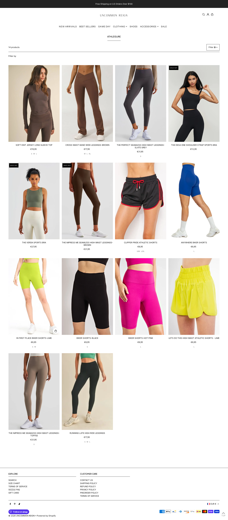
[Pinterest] (14, 504)
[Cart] (212, 14)
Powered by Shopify (46, 515)
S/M (138, 251)
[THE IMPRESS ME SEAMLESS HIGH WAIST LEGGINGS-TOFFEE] (34, 391)
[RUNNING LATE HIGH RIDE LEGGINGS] (87, 391)
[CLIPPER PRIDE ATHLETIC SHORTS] (140, 201)
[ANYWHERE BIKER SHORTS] (194, 201)
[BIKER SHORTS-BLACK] (87, 296)
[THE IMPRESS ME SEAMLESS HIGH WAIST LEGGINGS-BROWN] (87, 201)
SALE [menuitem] (164, 26)
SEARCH (12, 480)
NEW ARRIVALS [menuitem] (68, 26)
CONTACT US (86, 480)
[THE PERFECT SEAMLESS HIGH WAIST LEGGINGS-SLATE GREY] (140, 103)
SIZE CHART (14, 483)
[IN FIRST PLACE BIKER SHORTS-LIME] (34, 296)
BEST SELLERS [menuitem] (87, 26)
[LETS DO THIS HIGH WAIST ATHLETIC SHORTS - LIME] (194, 296)
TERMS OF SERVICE (17, 486)
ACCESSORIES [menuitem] (148, 26)
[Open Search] (203, 14)
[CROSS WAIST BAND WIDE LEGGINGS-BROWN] (87, 103)
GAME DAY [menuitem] (104, 26)
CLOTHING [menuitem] (119, 26)
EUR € (213, 504)
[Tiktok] (19, 504)
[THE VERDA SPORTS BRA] (34, 201)
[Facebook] (10, 504)
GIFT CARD (13, 493)
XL (90, 154)
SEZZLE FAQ (14, 489)
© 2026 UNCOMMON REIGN (21, 515)
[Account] (208, 14)
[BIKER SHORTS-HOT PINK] (140, 296)
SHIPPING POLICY (88, 483)
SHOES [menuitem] (134, 26)
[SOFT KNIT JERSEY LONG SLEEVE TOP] (34, 103)
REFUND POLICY (88, 486)
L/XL (142, 251)
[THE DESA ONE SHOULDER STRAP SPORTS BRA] (194, 103)
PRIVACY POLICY (88, 489)
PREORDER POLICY (89, 493)
